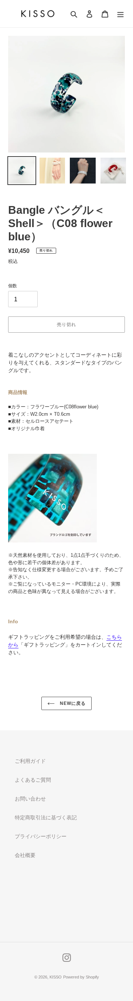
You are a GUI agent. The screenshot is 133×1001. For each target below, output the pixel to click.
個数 (12, 285)
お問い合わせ (30, 799)
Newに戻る (72, 703)
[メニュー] (120, 13)
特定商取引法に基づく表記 (46, 817)
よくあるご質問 (33, 780)
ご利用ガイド (30, 761)
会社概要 (25, 855)
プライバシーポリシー (40, 836)
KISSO (56, 977)
